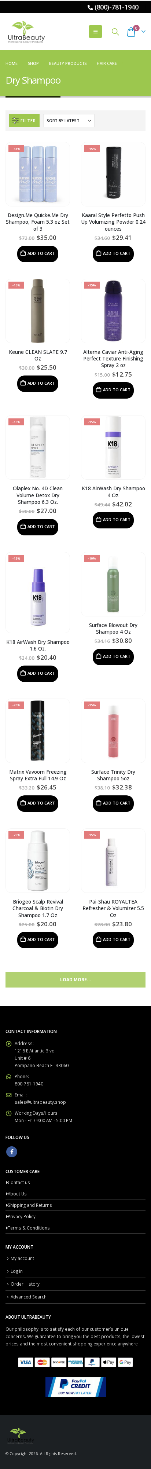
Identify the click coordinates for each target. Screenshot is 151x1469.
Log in (17, 1271)
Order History (25, 1284)
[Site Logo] (25, 31)
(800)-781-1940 (116, 7)
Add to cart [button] (41, 253)
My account (22, 1258)
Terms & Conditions (29, 1228)
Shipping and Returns (30, 1205)
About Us (17, 1194)
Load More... (75, 980)
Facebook (11, 1151)
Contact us (19, 1182)
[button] (95, 31)
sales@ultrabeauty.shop (40, 1102)
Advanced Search (29, 1297)
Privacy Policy (22, 1216)
